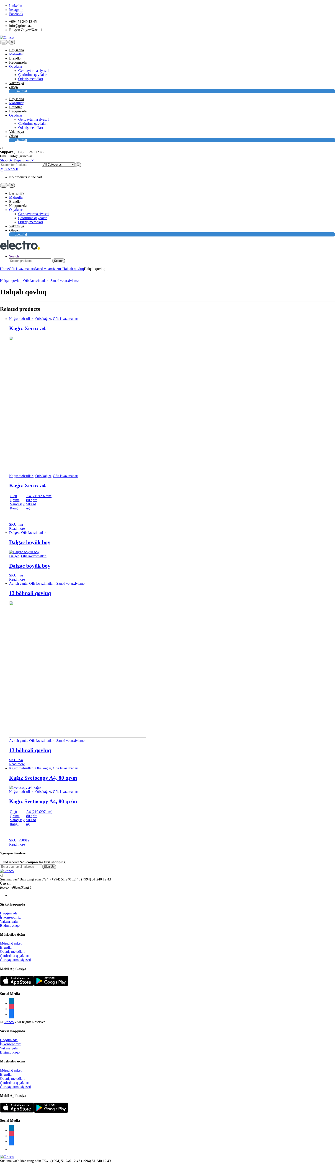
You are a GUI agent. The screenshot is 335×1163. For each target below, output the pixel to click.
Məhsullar (16, 54)
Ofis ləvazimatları (21, 269)
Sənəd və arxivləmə (48, 269)
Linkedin (15, 6)
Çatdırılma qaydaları (32, 75)
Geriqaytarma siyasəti (33, 71)
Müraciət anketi (11, 943)
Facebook (16, 14)
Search (14, 256)
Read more (17, 528)
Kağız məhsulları (21, 319)
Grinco (9, 1022)
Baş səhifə (16, 50)
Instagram (16, 10)
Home (4, 269)
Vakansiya (16, 83)
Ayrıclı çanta (18, 583)
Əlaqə (13, 87)
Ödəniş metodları (30, 79)
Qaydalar (15, 66)
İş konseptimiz (10, 917)
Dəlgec (14, 533)
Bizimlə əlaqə (10, 925)
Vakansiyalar (9, 921)
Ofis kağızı (43, 319)
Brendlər (15, 58)
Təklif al (21, 91)
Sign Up (49, 866)
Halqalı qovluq (73, 269)
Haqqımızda (18, 62)
